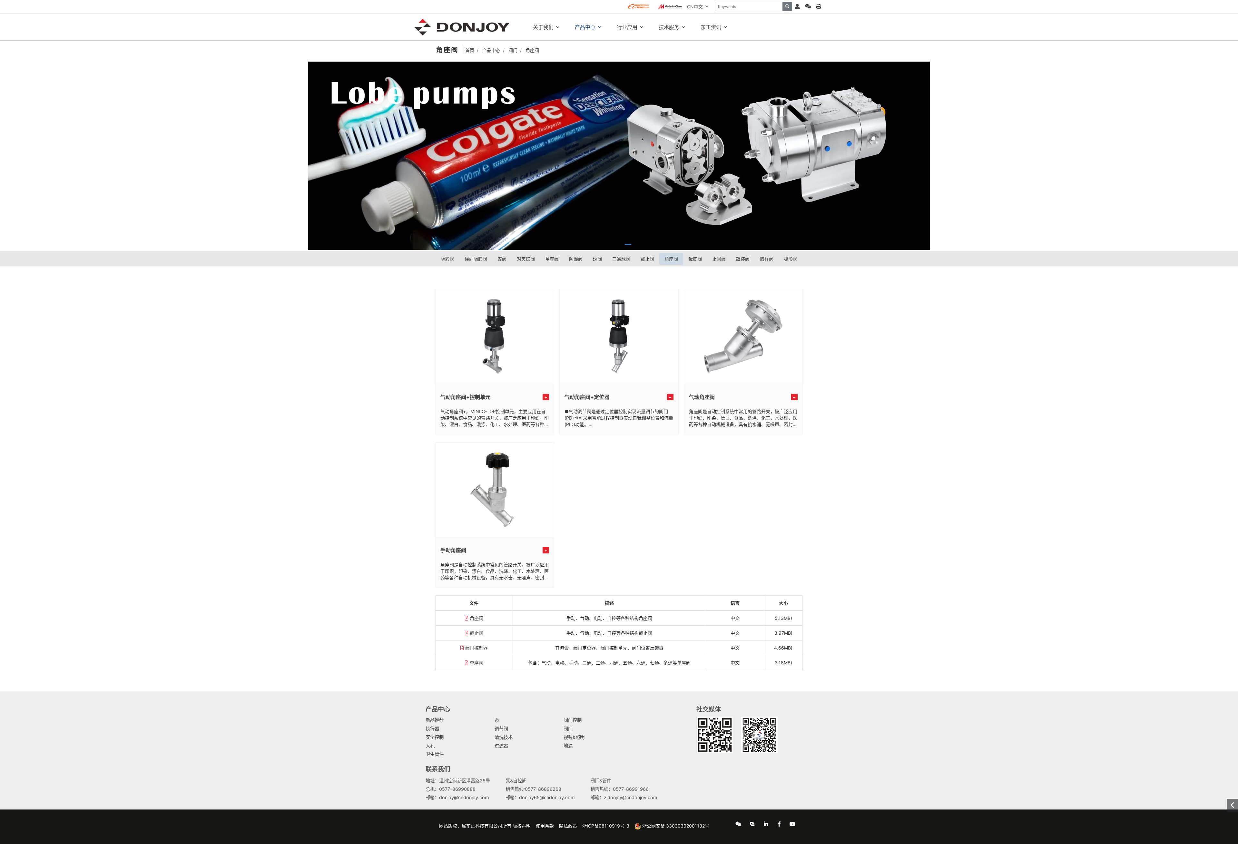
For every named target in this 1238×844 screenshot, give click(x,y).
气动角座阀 (702, 397)
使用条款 (545, 826)
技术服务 (669, 27)
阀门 (568, 728)
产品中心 (585, 27)
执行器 (432, 728)
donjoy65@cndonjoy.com (547, 797)
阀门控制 (573, 720)
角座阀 (671, 259)
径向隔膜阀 (476, 259)
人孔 (430, 746)
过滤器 (501, 746)
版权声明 (522, 826)
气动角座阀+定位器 (587, 397)
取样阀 (766, 259)
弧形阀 (790, 259)
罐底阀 (695, 259)
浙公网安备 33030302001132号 (675, 826)
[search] (787, 6)
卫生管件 (435, 754)
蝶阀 (501, 259)
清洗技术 (504, 737)
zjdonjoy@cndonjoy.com (630, 797)
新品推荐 (435, 720)
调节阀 (501, 728)
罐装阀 (743, 259)
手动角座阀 (453, 550)
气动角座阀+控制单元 (465, 397)
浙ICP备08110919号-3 (605, 826)
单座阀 (552, 259)
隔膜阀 (447, 259)
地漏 (568, 746)
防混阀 (576, 259)
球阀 (597, 259)
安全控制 (435, 737)
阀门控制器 (476, 647)
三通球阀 (621, 259)
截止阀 (647, 259)
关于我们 (543, 27)
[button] (610, 244)
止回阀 (719, 259)
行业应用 (627, 27)
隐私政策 (568, 826)
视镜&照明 (574, 737)
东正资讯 (711, 27)
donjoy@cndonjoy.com (464, 797)
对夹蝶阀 (526, 259)
